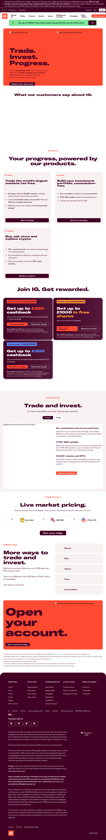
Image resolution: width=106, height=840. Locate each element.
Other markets (13, 704)
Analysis (74, 16)
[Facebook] (11, 724)
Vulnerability (86, 690)
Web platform (49, 687)
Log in (102, 10)
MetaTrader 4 (49, 697)
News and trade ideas (70, 690)
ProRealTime (49, 700)
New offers (84, 16)
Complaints (86, 694)
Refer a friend (32, 697)
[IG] (4, 16)
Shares (10, 697)
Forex (10, 690)
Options (10, 700)
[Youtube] (27, 724)
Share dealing (32, 694)
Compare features (51, 704)
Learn (50, 16)
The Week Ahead (68, 687)
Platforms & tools (60, 16)
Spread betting (32, 687)
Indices (10, 694)
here (50, 659)
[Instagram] (19, 724)
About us (13, 16)
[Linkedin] (34, 724)
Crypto (32, 16)
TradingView (49, 694)
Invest (41, 16)
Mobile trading (49, 690)
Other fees (59, 654)
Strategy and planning (70, 694)
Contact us (85, 687)
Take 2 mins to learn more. (16, 771)
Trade (22, 16)
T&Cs (42, 332)
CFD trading (31, 690)
